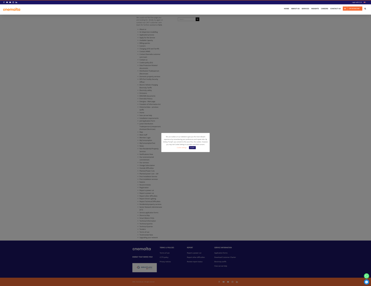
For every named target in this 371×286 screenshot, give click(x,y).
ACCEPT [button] (192, 147)
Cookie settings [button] (182, 147)
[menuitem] (365, 2)
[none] (365, 2)
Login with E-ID (357, 2)
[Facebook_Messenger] (366, 282)
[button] (365, 8)
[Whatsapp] (366, 276)
